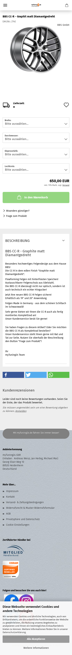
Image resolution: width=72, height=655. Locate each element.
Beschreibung (17, 241)
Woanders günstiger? (17, 210)
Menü (5, 5)
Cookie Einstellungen (17, 524)
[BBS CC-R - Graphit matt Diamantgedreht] (36, 49)
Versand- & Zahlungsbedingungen (25, 502)
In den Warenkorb (36, 197)
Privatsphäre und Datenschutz (23, 519)
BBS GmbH (63, 25)
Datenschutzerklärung (14, 632)
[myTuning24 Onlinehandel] (36, 5)
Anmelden (20, 411)
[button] (13, 375)
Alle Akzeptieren (36, 639)
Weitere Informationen (36, 647)
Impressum (12, 491)
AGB (8, 513)
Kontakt (10, 496)
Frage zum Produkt (16, 216)
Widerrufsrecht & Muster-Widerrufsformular (30, 507)
